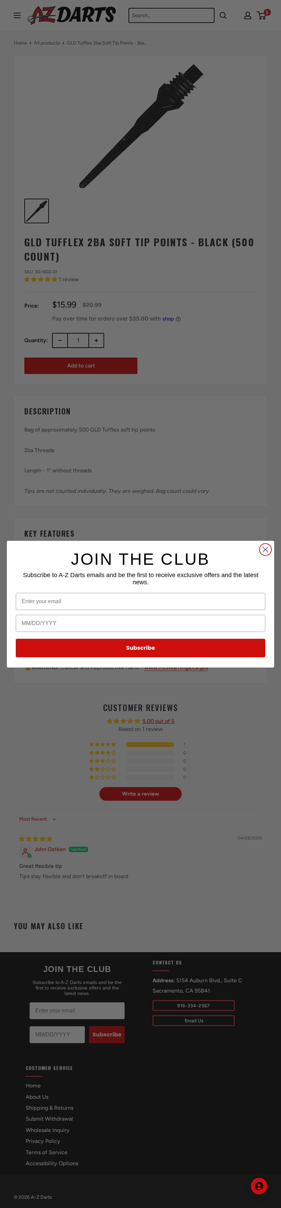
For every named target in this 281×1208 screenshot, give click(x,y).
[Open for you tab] (259, 1186)
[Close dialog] (265, 550)
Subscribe (140, 648)
